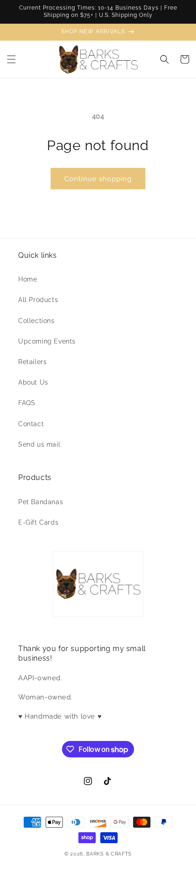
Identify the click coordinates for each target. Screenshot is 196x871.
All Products (38, 299)
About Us (33, 382)
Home (27, 279)
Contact (31, 424)
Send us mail (39, 444)
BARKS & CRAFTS (109, 854)
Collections (36, 320)
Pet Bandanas (40, 502)
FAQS (26, 403)
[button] (11, 59)
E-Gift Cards (38, 522)
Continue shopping (98, 179)
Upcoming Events (47, 341)
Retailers (32, 361)
